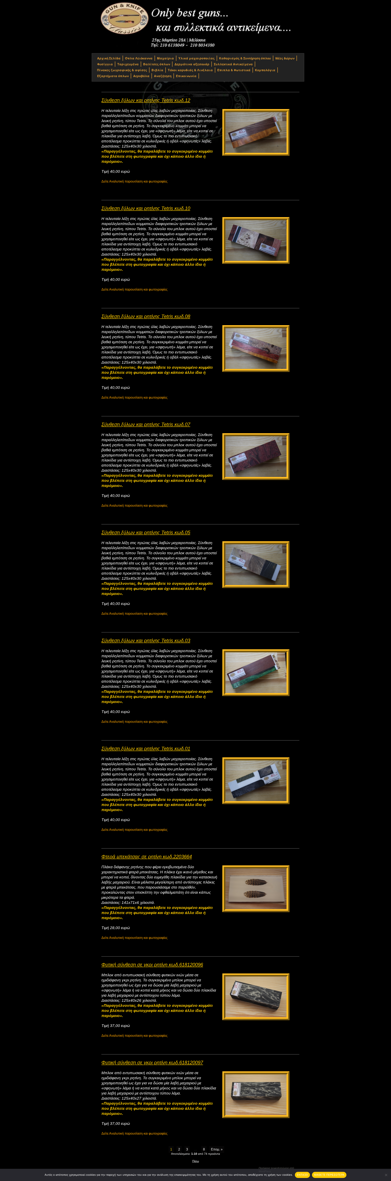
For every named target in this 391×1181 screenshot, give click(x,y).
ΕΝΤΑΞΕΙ (302, 1174)
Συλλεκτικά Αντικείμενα (233, 64)
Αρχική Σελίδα (109, 58)
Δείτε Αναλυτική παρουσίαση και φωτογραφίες (134, 181)
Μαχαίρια (165, 58)
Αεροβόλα (141, 76)
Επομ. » (217, 1149)
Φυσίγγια (105, 64)
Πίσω (195, 1161)
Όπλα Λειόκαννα (139, 58)
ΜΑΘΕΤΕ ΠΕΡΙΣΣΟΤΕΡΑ (329, 1174)
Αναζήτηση (162, 76)
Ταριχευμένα (128, 64)
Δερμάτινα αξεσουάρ (192, 64)
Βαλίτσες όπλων (156, 64)
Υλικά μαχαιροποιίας (196, 58)
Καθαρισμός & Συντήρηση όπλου (245, 58)
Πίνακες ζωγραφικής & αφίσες (122, 70)
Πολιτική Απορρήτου (107, 1168)
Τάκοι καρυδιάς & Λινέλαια (190, 70)
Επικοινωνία (186, 76)
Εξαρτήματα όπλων (113, 76)
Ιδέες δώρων (284, 58)
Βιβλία (157, 70)
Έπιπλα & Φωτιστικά (233, 70)
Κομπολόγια (265, 70)
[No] (386, 1175)
